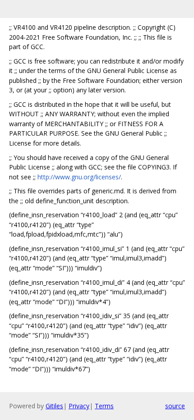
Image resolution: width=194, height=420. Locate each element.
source (175, 406)
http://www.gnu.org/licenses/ (79, 177)
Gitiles (54, 406)
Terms (104, 406)
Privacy (79, 406)
